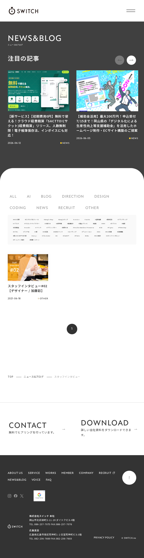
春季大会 (65, 227)
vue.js (34, 236)
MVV (103, 223)
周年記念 (109, 219)
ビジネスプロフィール (32, 219)
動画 (95, 223)
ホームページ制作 (19, 240)
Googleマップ (63, 219)
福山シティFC (83, 223)
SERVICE (34, 473)
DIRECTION (73, 197)
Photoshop (122, 227)
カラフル (113, 223)
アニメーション (87, 232)
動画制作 (70, 223)
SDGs (87, 236)
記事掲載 (120, 232)
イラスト (16, 223)
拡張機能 (16, 227)
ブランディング (122, 219)
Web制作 (98, 236)
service (76, 219)
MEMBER (67, 473)
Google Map (49, 219)
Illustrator (46, 236)
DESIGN (102, 197)
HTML (16, 232)
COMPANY (86, 473)
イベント (38, 227)
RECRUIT (66, 208)
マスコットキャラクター (32, 223)
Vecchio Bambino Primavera (84, 227)
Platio (77, 236)
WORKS (50, 473)
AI (29, 197)
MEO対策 (16, 219)
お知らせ (48, 223)
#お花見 (45, 232)
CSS (101, 227)
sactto (88, 219)
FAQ (49, 480)
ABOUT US (15, 473)
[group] (38, 108)
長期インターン (34, 240)
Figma (110, 227)
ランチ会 (26, 232)
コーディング (72, 232)
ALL (13, 197)
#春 (36, 232)
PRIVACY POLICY (104, 537)
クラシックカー (52, 227)
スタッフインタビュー (113, 236)
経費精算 (98, 219)
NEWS (42, 208)
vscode (27, 227)
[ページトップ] (129, 478)
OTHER (92, 208)
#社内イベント (58, 232)
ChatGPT (66, 236)
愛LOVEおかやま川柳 (20, 236)
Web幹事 (109, 232)
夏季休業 (59, 223)
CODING (18, 208)
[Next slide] (131, 60)
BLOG (46, 197)
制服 (124, 223)
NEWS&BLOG (17, 480)
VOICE (36, 480)
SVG (99, 232)
